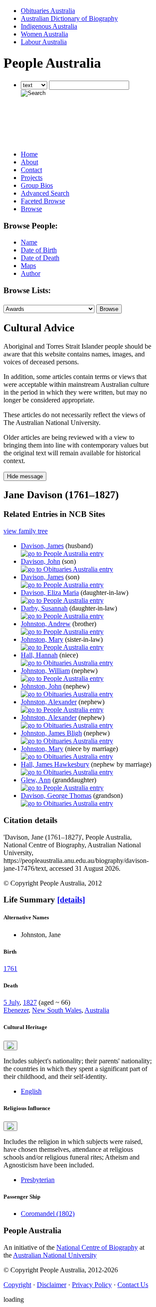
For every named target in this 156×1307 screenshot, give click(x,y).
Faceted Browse (43, 201)
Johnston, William (45, 670)
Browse (31, 208)
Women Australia (44, 34)
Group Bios (37, 185)
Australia (96, 1010)
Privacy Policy (92, 1284)
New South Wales (56, 1010)
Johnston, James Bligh (51, 733)
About (29, 162)
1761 (10, 968)
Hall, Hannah (39, 655)
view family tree (25, 531)
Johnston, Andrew (46, 623)
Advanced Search (45, 193)
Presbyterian (38, 1179)
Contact (31, 169)
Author (30, 273)
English (31, 1091)
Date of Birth (39, 250)
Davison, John (40, 561)
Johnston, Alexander (49, 702)
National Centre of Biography (97, 1247)
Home (29, 154)
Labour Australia (44, 42)
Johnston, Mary (42, 639)
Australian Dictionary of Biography (69, 18)
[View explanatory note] (10, 1045)
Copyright (17, 1284)
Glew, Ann (36, 780)
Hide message (25, 476)
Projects (31, 177)
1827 (30, 1002)
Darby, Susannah (44, 608)
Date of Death (40, 257)
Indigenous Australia (49, 26)
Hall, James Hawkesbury (55, 764)
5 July (11, 1002)
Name (29, 242)
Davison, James (42, 545)
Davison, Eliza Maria (50, 592)
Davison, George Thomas (56, 795)
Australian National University (55, 1255)
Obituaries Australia (48, 10)
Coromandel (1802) (48, 1213)
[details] (71, 899)
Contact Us (132, 1284)
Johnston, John (41, 686)
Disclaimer (51, 1284)
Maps (28, 265)
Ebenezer (16, 1010)
